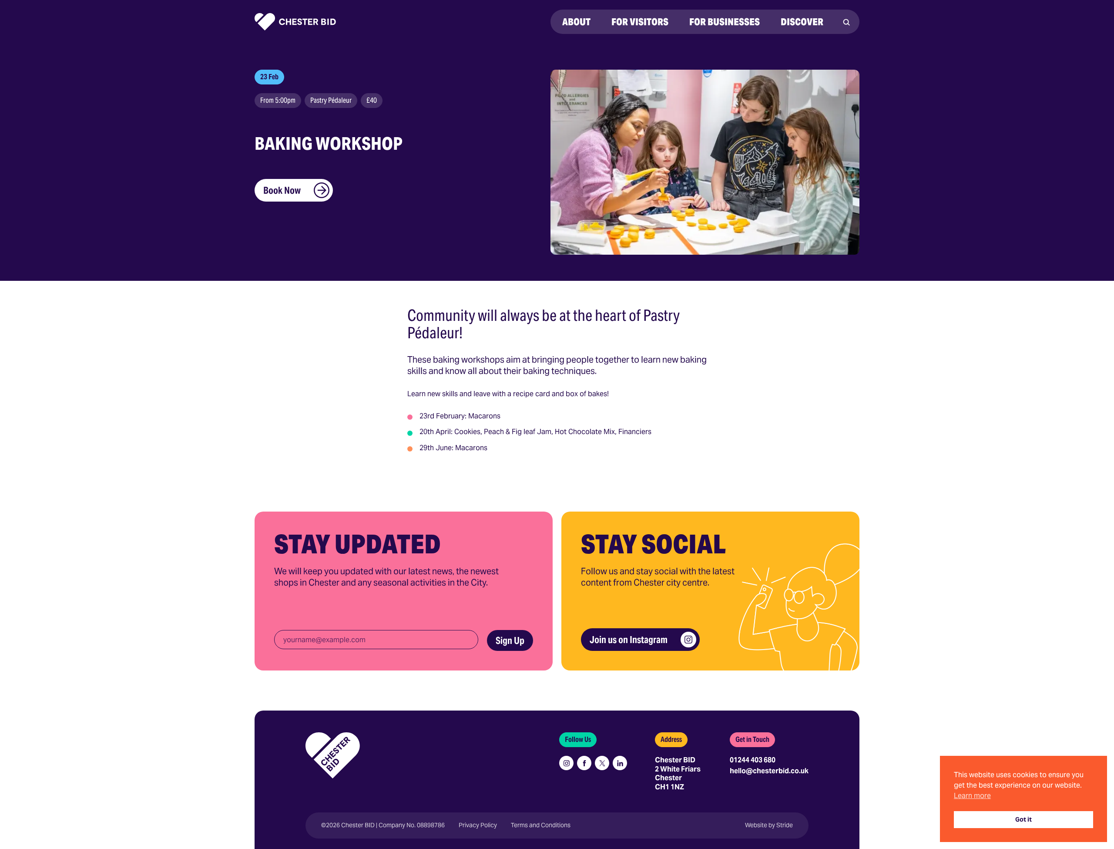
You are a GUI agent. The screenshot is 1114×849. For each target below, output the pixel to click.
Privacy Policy (478, 825)
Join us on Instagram (629, 639)
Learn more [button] (972, 795)
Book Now (282, 190)
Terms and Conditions (540, 825)
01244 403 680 (752, 760)
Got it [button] (1023, 819)
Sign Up (510, 640)
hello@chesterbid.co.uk (769, 770)
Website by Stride (769, 825)
